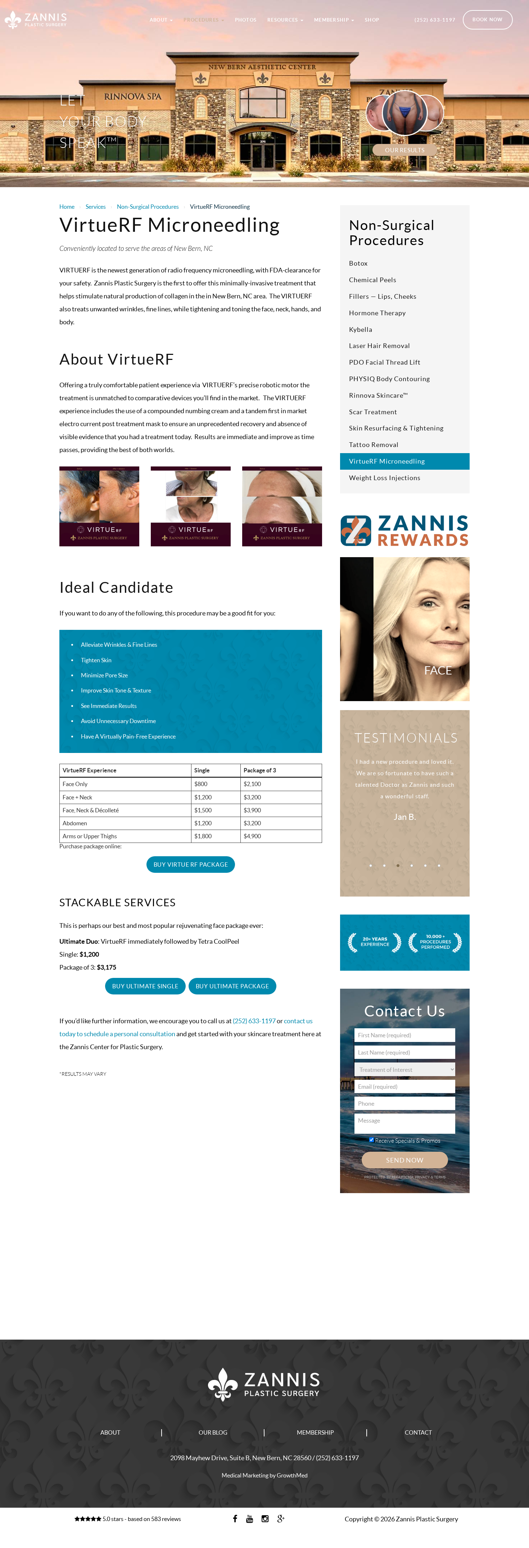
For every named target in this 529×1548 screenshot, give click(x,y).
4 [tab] (411, 865)
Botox (358, 263)
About (159, 20)
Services (96, 206)
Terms (439, 1177)
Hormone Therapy (377, 313)
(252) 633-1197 (435, 20)
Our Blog (213, 1432)
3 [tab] (398, 865)
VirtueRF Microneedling (387, 461)
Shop (372, 20)
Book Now (488, 19)
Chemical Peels (373, 280)
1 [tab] (370, 865)
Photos (246, 20)
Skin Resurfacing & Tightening (396, 428)
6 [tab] (439, 865)
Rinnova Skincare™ (378, 395)
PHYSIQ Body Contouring (389, 379)
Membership (332, 20)
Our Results (405, 150)
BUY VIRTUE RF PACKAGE (191, 864)
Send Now (405, 1160)
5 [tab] (425, 865)
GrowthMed (292, 1475)
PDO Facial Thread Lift (385, 362)
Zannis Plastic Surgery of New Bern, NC (66, 8)
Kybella (360, 329)
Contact (418, 1432)
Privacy (423, 1177)
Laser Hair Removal (379, 345)
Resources (283, 20)
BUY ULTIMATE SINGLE (145, 986)
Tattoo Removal (374, 444)
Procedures (202, 20)
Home (66, 206)
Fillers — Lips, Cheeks (383, 296)
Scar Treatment (373, 412)
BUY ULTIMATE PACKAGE (232, 986)
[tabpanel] (404, 798)
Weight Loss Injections (385, 478)
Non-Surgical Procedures (148, 206)
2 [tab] (384, 865)
